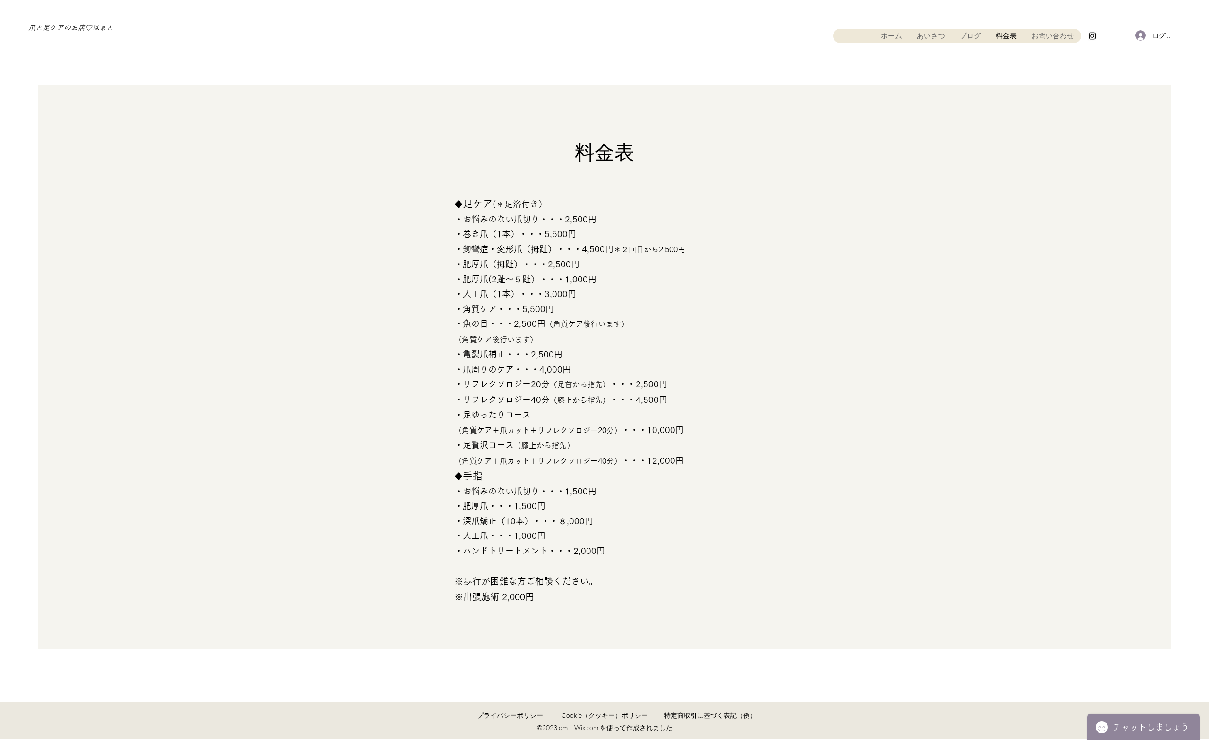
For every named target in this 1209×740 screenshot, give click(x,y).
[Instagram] (1092, 36)
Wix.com (586, 727)
